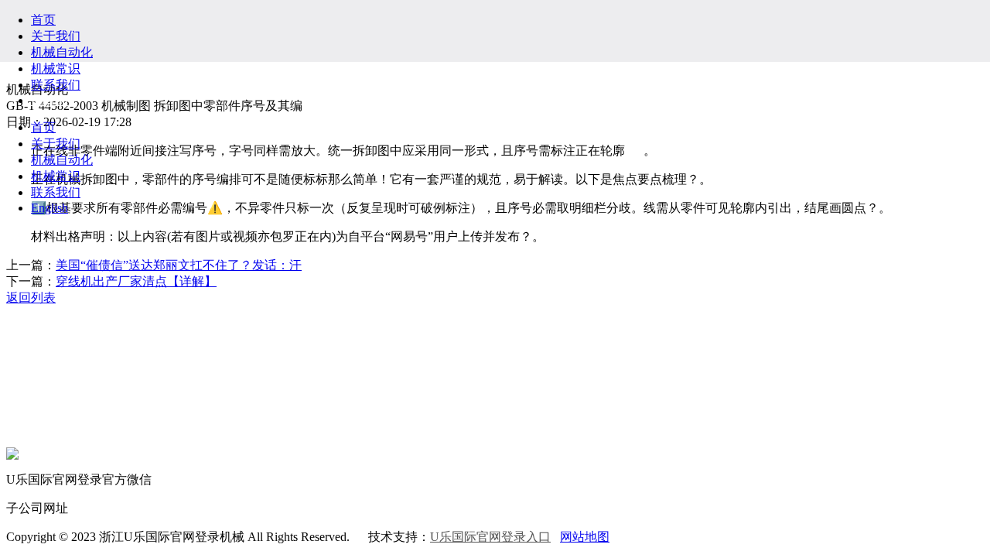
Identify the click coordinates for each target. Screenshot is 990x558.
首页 (43, 19)
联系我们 (55, 84)
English (49, 100)
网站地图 (584, 536)
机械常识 (55, 68)
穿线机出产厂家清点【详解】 (136, 281)
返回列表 (31, 297)
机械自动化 (62, 52)
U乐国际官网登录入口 (490, 536)
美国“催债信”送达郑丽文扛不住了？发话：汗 (179, 265)
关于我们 (55, 36)
